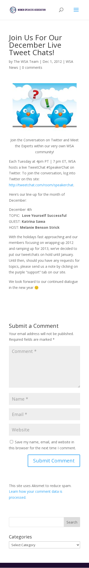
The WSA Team (26, 61)
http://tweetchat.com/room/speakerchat (41, 185)
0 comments (32, 67)
